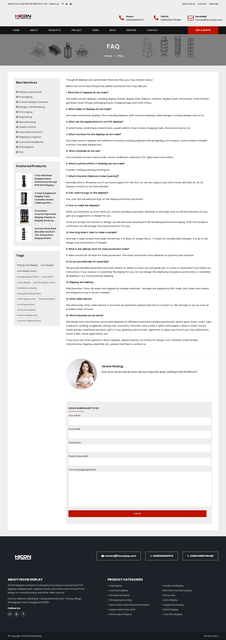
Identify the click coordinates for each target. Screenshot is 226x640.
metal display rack (26, 299)
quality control (27, 126)
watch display (171, 609)
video (95, 30)
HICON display (34, 636)
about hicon (188, 3)
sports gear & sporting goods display (129, 604)
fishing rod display (27, 265)
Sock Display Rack (26, 304)
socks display (23, 282)
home (16, 30)
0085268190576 (134, 19)
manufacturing (27, 122)
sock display (47, 265)
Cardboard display (173, 585)
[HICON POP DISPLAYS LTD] (23, 17)
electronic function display (177, 590)
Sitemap (213, 3)
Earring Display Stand (28, 276)
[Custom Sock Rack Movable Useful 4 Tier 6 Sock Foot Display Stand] (24, 234)
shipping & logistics (30, 136)
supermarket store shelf (122, 609)
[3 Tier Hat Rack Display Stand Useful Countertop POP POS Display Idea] (24, 181)
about (34, 30)
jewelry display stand (44, 282)
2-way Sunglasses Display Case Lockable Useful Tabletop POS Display (45, 198)
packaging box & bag (120, 600)
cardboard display (26, 310)
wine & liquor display (120, 614)
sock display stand (26, 271)
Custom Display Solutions (33, 102)
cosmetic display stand (29, 320)
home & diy (169, 595)
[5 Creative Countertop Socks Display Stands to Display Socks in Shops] (24, 216)
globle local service (30, 92)
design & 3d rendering (32, 106)
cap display (115, 585)
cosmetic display (118, 590)
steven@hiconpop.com (208, 19)
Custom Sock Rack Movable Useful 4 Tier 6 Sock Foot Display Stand (45, 233)
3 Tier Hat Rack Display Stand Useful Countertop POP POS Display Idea (46, 180)
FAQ (21, 152)
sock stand (47, 276)
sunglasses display (173, 604)
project (77, 30)
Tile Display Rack (47, 299)
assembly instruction (31, 132)
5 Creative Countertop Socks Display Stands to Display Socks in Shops (45, 215)
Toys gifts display (172, 614)
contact (202, 3)
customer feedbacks (31, 142)
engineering (25, 116)
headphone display (27, 288)
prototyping (25, 96)
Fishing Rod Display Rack (29, 293)
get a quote (203, 30)
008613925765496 (171, 19)
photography (26, 146)
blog (113, 30)
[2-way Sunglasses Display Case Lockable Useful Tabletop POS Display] (24, 198)
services (131, 30)
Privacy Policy (211, 636)
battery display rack (27, 315)
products (55, 30)
